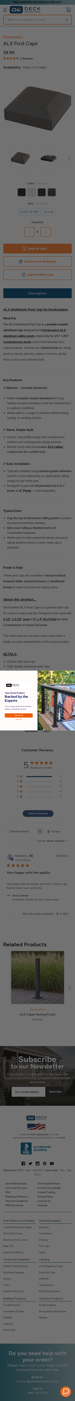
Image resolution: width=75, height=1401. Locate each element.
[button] (65, 1391)
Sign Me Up (19, 715)
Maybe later (19, 719)
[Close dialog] (72, 673)
